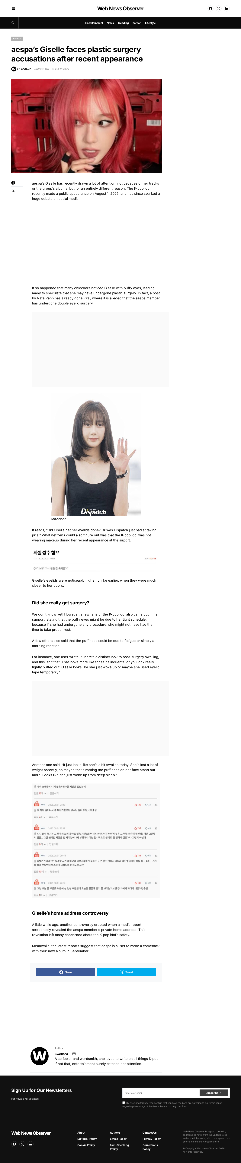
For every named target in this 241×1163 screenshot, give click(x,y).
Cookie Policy (86, 1145)
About (81, 1132)
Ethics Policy (118, 1138)
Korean (17, 39)
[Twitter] (219, 8)
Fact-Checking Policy (119, 1147)
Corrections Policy (150, 1147)
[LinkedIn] (227, 8)
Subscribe (212, 1092)
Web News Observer (120, 8)
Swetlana (61, 1054)
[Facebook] (210, 8)
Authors (115, 1132)
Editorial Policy (87, 1138)
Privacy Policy (152, 1138)
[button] (13, 8)
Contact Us (150, 1132)
